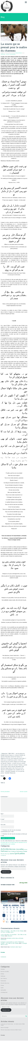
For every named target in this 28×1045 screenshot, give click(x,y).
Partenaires (19, 851)
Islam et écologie (4, 1027)
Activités (5, 849)
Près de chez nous (5, 853)
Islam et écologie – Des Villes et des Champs (12, 930)
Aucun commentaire (10, 54)
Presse (25, 851)
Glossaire (10, 935)
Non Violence (12, 851)
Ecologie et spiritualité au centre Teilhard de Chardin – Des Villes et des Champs (12, 942)
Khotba (25, 849)
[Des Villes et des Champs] (7, 6)
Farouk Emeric (19, 52)
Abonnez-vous (6, 871)
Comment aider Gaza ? (16, 947)
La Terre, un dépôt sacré (7, 932)
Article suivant (23, 791)
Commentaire (4, 796)
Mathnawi (3, 54)
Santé (12, 853)
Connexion (3, 956)
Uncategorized (3, 855)
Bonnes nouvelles (16, 849)
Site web (3, 824)
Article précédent (5, 791)
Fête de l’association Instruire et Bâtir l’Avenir (11, 1029)
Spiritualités (19, 853)
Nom (2, 813)
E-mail (3, 819)
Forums (3, 1035)
